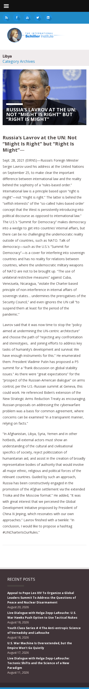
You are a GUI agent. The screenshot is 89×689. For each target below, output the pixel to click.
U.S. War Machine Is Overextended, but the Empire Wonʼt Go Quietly (39, 645)
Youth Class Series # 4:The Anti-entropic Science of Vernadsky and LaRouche (44, 630)
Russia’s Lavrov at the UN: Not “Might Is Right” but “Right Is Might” (41, 114)
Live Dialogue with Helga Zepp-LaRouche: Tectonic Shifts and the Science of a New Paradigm (38, 663)
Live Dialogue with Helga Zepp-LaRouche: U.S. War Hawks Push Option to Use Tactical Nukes (42, 615)
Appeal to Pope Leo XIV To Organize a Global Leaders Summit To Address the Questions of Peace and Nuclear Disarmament (41, 597)
